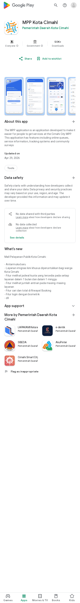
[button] (17, 46)
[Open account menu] (73, 5)
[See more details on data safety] (17, 237)
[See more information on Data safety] (73, 177)
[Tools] (10, 168)
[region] (40, 44)
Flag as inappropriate (21, 371)
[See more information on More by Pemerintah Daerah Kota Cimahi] (73, 314)
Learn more (22, 217)
